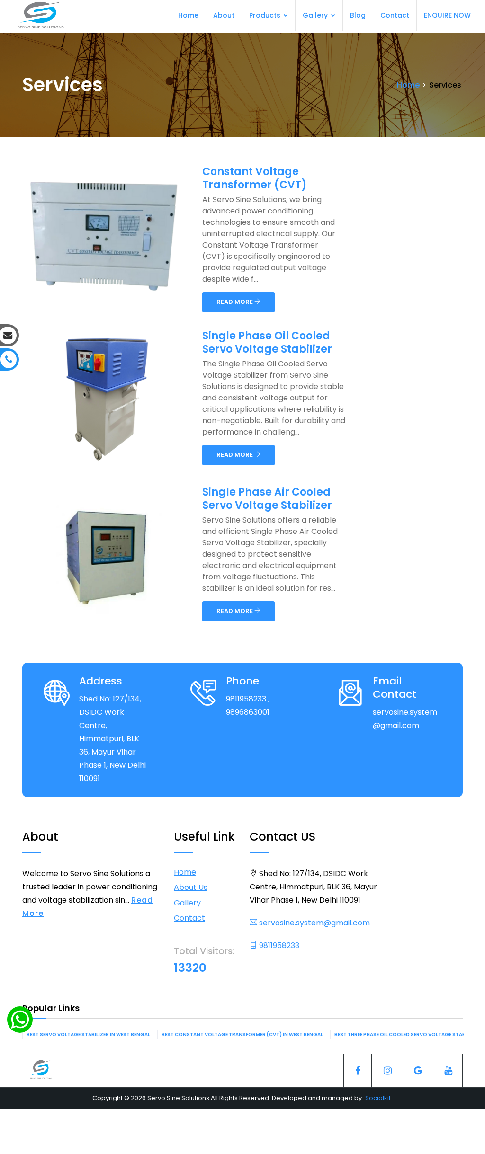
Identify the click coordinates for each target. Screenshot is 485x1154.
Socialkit (378, 1097)
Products (265, 15)
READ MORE (235, 301)
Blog (358, 15)
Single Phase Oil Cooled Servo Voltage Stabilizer (267, 342)
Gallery (316, 15)
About (223, 15)
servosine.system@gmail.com (313, 922)
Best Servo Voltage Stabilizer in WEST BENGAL (88, 1034)
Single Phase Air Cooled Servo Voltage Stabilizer (267, 499)
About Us (190, 887)
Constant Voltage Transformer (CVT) (254, 178)
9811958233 (278, 945)
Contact (394, 15)
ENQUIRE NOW (447, 15)
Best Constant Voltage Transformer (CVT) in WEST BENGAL (242, 1034)
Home (188, 15)
